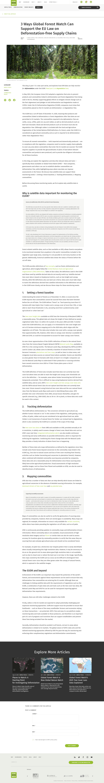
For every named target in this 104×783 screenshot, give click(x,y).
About (39, 2)
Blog (45, 2)
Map (20, 2)
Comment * (34, 713)
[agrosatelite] (68, 776)
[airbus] (52, 776)
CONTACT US (14, 762)
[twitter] (79, 757)
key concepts (50, 266)
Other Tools (52, 2)
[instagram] (5, 100)
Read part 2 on (51, 88)
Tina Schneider (39, 37)
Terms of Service (67, 780)
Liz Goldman (59, 37)
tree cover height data (33, 316)
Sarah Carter (30, 37)
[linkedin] (74, 757)
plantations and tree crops (45, 352)
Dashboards (18, 757)
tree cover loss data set (33, 428)
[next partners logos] (92, 776)
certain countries (73, 521)
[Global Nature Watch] (14, 775)
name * (33, 731)
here (66, 88)
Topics (25, 757)
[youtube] (91, 757)
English (75, 2)
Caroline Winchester (49, 37)
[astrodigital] (84, 776)
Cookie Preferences (58, 780)
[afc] (35, 776)
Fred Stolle (66, 37)
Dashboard (26, 2)
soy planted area (56, 486)
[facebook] (14, 100)
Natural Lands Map (66, 344)
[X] (9, 100)
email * (33, 725)
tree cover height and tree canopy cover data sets (63, 383)
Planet (47, 535)
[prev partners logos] (27, 776)
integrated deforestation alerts (48, 433)
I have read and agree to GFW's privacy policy (46, 739)
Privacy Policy (75, 780)
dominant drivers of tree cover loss (34, 486)
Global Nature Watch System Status (85, 780)
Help (33, 2)
